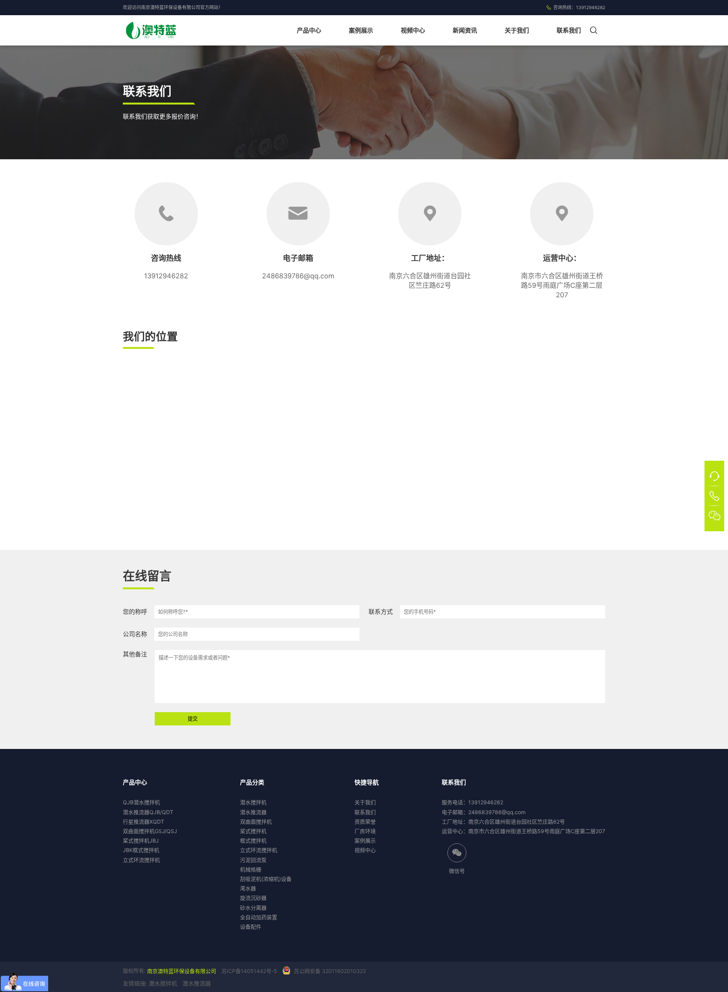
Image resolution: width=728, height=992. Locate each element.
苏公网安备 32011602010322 (330, 971)
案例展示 (361, 30)
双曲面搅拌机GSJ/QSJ (150, 831)
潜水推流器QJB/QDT (148, 812)
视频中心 (413, 30)
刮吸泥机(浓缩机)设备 (266, 879)
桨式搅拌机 (253, 831)
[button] (595, 30)
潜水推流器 (253, 812)
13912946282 (590, 7)
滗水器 (248, 888)
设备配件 (250, 926)
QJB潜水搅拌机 (141, 802)
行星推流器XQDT (143, 821)
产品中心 (309, 30)
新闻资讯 (465, 30)
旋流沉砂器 (253, 898)
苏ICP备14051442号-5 (249, 971)
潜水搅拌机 (253, 802)
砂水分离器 (253, 907)
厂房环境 (365, 831)
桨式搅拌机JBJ (141, 840)
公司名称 (135, 634)
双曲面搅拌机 (256, 821)
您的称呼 (135, 611)
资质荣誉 (365, 821)
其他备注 (135, 654)
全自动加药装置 (258, 917)
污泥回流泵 (253, 860)
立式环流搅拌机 (141, 860)
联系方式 (381, 611)
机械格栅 (250, 869)
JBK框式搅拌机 (141, 850)
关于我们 (517, 30)
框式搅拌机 (253, 840)
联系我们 (569, 30)
